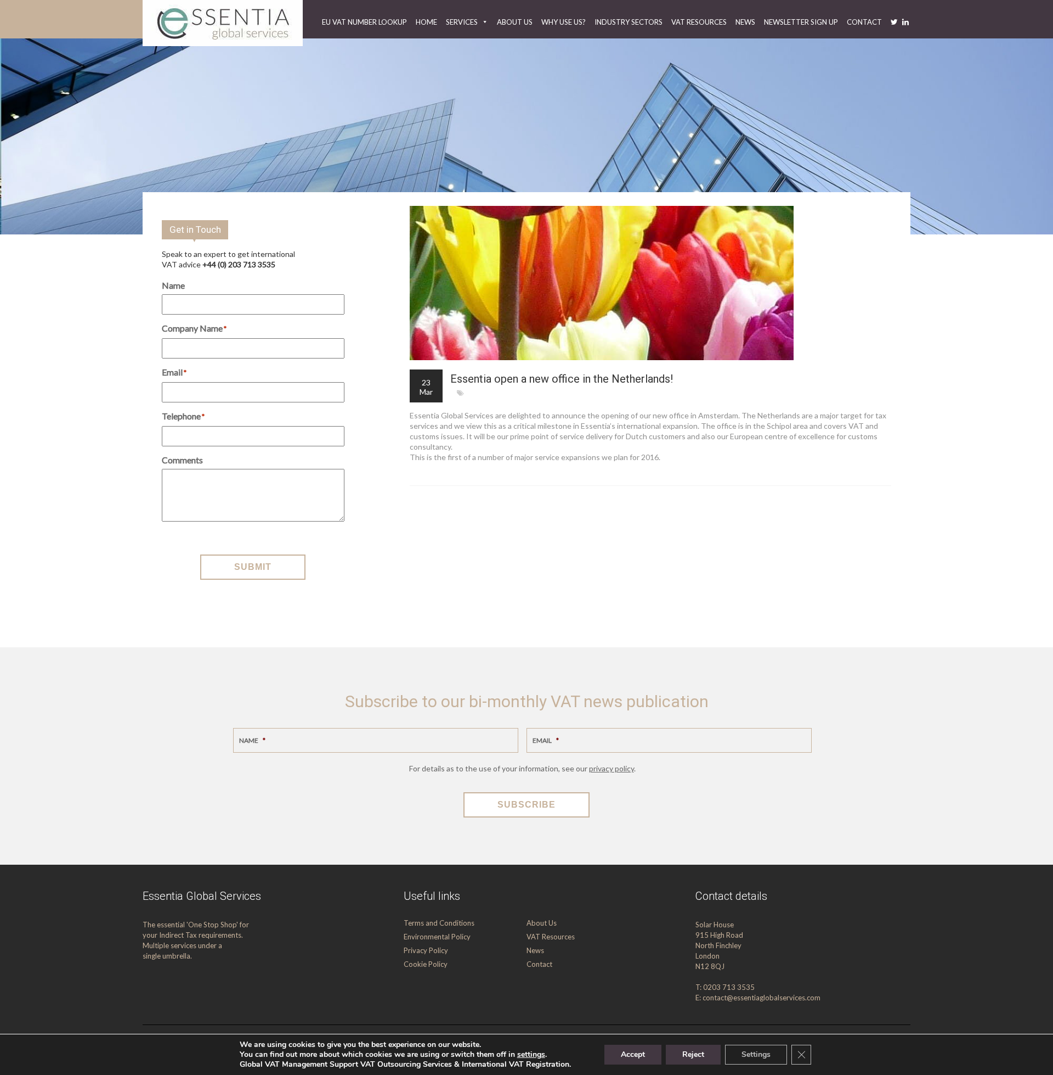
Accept (633, 1054)
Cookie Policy (426, 964)
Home (426, 22)
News (745, 22)
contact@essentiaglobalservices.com (761, 997)
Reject (693, 1054)
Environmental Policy (437, 936)
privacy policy (611, 768)
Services (462, 22)
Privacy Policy (426, 950)
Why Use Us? (563, 22)
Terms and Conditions (439, 923)
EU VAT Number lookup (364, 22)
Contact (864, 22)
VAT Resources (699, 22)
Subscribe (526, 804)
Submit (252, 567)
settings (531, 1055)
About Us (515, 22)
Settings (756, 1054)
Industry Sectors (629, 22)
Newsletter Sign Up (801, 22)
